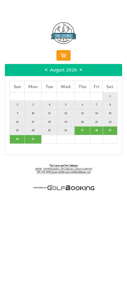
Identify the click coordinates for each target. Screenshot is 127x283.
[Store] (63, 55)
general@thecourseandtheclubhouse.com (71, 172)
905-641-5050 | (44, 172)
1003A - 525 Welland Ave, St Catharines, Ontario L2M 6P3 (63, 169)
